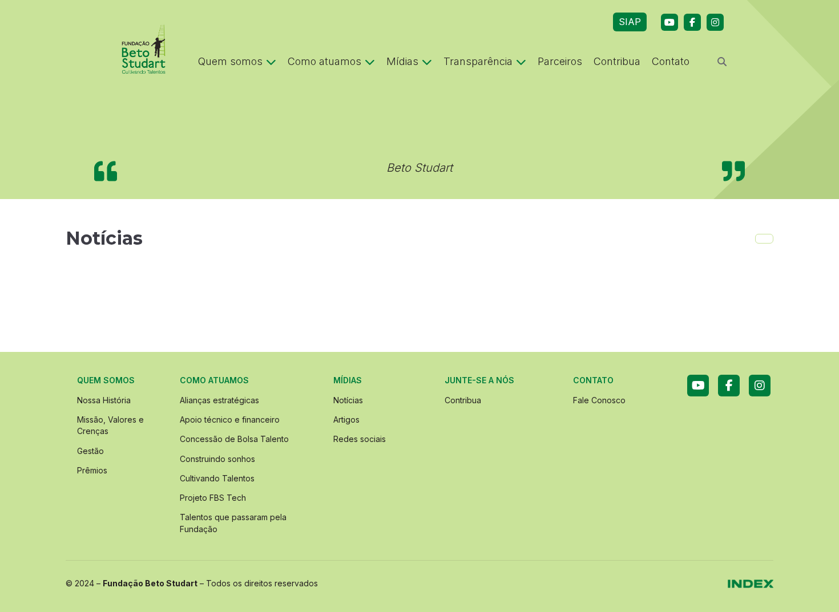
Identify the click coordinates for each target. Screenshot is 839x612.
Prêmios (92, 470)
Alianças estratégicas (219, 400)
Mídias (402, 61)
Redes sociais (359, 439)
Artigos (346, 419)
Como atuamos (324, 61)
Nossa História (104, 400)
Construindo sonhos (217, 459)
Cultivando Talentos (217, 478)
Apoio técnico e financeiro (230, 419)
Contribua (617, 61)
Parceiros (560, 61)
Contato (670, 61)
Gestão (90, 451)
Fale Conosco (599, 400)
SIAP (630, 21)
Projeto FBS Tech (213, 497)
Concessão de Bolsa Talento (234, 439)
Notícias (348, 400)
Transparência (478, 61)
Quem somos (230, 61)
